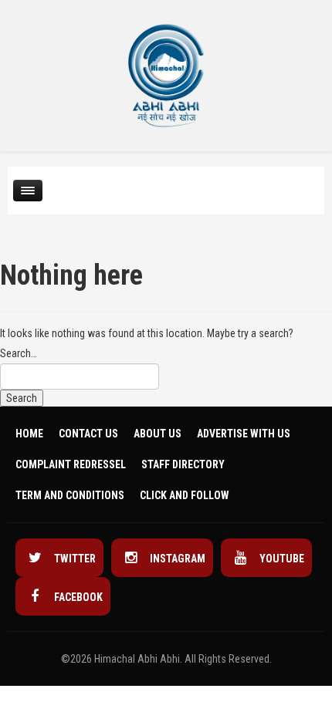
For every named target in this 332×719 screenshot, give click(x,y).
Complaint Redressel (70, 464)
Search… (18, 353)
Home (29, 433)
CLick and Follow (184, 495)
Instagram (176, 558)
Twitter (74, 558)
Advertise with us (243, 433)
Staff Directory (183, 464)
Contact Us (88, 433)
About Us (157, 433)
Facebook (77, 597)
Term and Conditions (69, 495)
